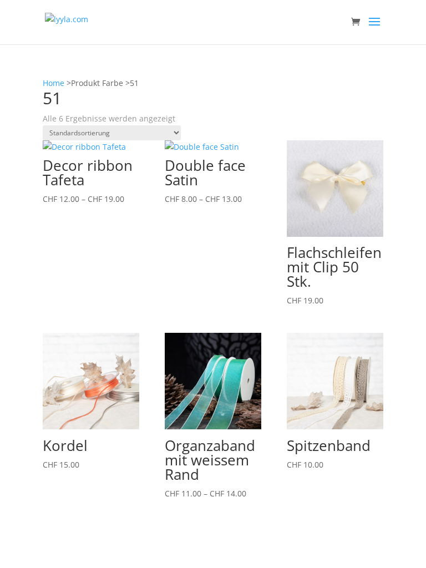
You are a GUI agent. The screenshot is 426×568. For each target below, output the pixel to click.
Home (53, 83)
